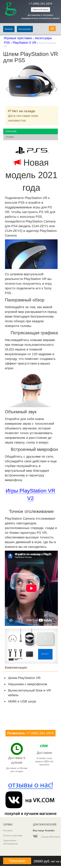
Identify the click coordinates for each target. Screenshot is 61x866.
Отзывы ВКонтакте (49, 836)
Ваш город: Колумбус (44, 830)
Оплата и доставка (12, 835)
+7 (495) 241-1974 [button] (30, 733)
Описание (11, 131)
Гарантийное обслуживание (10, 842)
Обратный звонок (40, 9)
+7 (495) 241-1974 (40, 3)
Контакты (8, 830)
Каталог (9, 29)
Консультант (25, 29)
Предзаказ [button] (17, 861)
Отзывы (10, 137)
